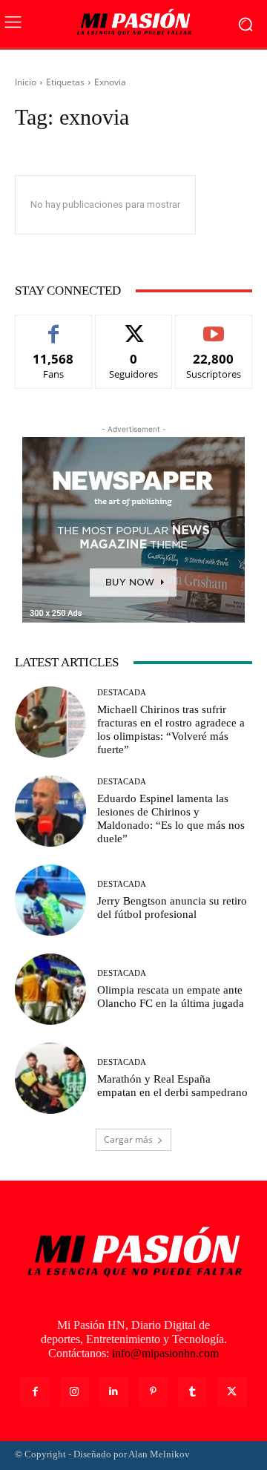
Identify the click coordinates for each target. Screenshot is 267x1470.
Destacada (121, 693)
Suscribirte (213, 326)
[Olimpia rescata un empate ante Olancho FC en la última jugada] (50, 989)
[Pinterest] (153, 1391)
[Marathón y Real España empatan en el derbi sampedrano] (50, 1078)
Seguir (133, 326)
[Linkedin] (113, 1391)
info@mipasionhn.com (165, 1353)
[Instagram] (74, 1391)
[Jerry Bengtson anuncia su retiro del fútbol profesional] (50, 900)
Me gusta (53, 326)
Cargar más (128, 1139)
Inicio (25, 82)
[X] (231, 1391)
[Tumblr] (192, 1391)
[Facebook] (34, 1391)
